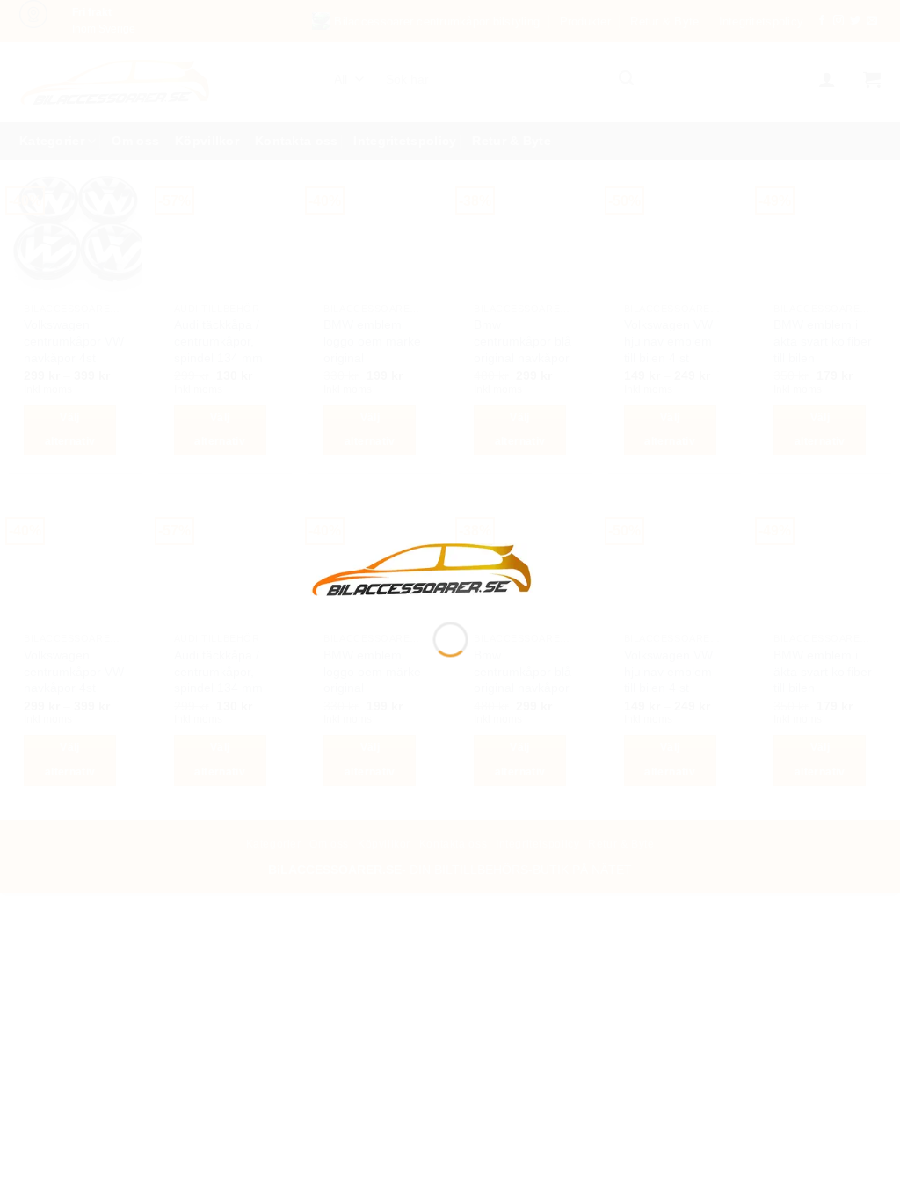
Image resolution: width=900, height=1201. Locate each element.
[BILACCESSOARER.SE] (422, 568)
